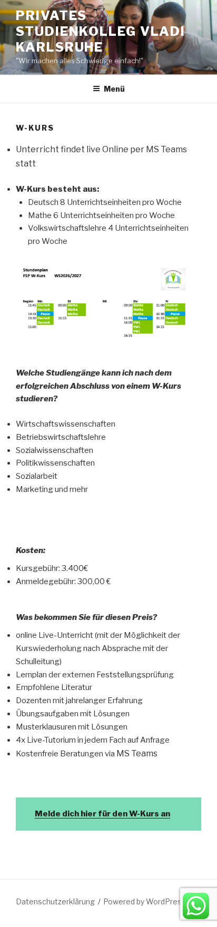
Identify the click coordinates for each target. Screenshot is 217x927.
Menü (114, 88)
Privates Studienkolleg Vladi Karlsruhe (100, 31)
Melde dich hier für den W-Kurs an (102, 813)
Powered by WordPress (144, 901)
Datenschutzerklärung (55, 901)
